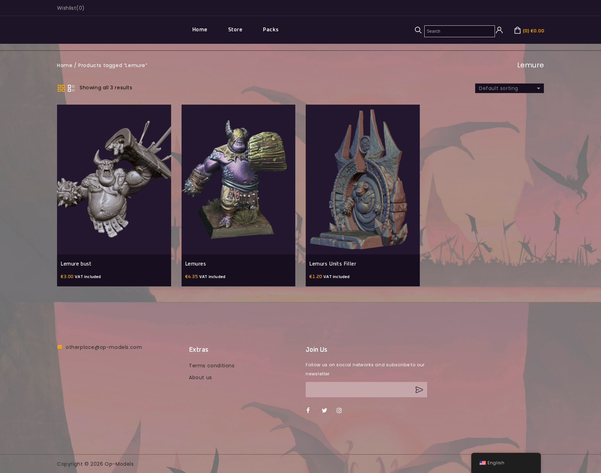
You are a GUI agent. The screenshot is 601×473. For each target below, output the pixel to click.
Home (200, 29)
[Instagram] (343, 411)
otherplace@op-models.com (104, 347)
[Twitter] (328, 411)
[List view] (71, 88)
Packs (271, 29)
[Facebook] (312, 411)
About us (200, 377)
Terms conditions (212, 365)
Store (235, 29)
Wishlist (66, 8)
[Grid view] (61, 88)
